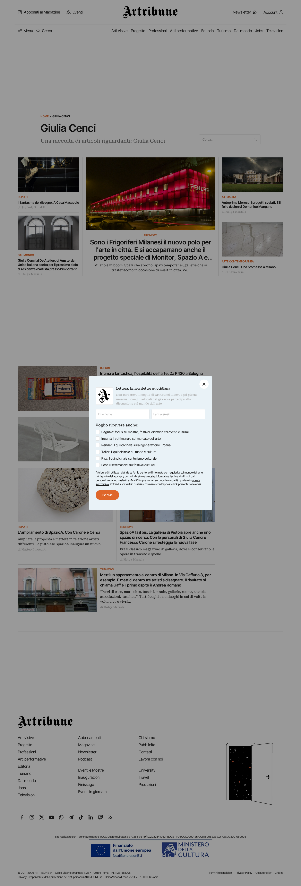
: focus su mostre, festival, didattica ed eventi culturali (145, 432)
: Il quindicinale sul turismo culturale (129, 458)
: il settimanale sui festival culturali (128, 465)
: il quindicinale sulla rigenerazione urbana (136, 445)
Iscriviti (107, 495)
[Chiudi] (204, 384)
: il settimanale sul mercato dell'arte (131, 438)
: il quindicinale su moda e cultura (128, 452)
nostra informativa (158, 476)
